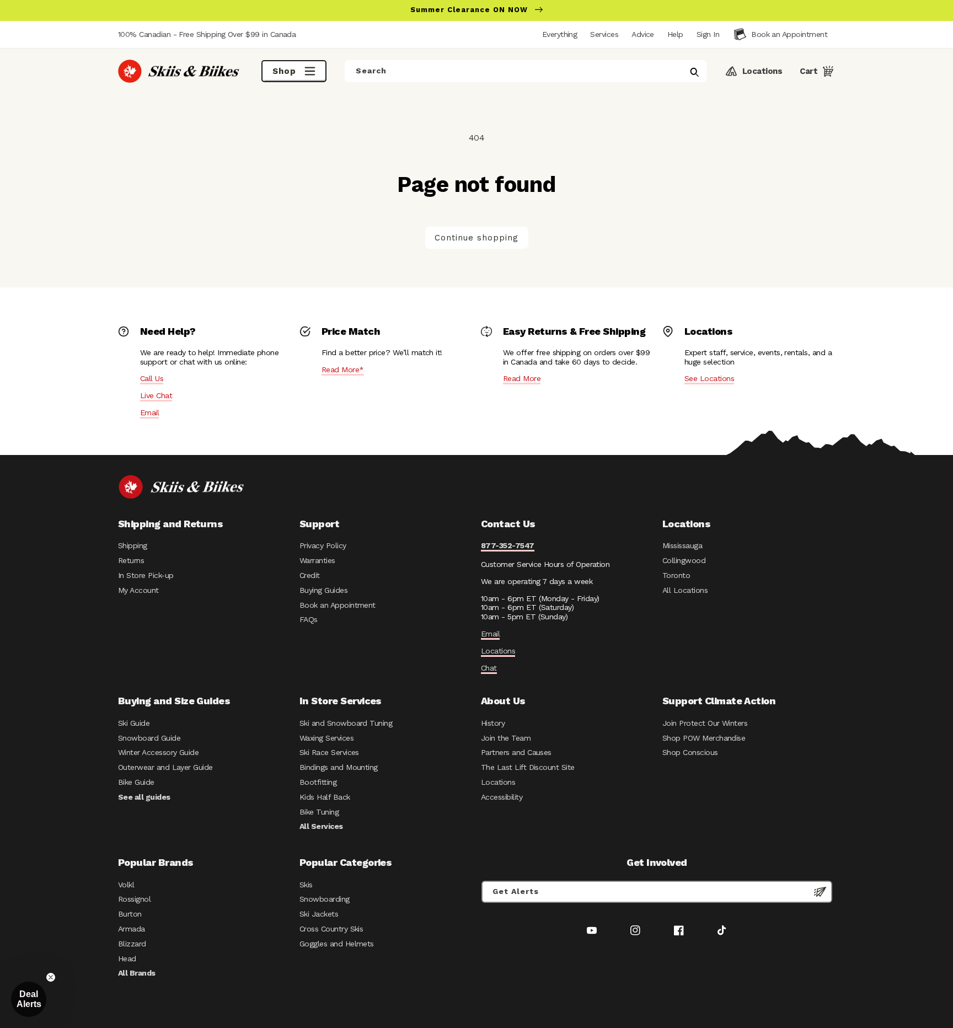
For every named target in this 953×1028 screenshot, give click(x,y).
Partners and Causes (516, 752)
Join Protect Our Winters (704, 723)
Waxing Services (326, 737)
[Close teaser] (50, 977)
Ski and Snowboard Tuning (345, 723)
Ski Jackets (318, 913)
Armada (131, 928)
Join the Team (506, 737)
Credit (309, 575)
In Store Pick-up (145, 575)
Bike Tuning (319, 811)
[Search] (694, 72)
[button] (708, 34)
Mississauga (682, 545)
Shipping (132, 545)
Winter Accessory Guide (158, 752)
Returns (131, 560)
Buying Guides (323, 590)
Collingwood (683, 560)
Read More (521, 378)
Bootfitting (317, 782)
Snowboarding (324, 899)
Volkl (126, 884)
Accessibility (501, 797)
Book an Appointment (337, 605)
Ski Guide (133, 723)
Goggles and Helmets (336, 943)
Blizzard (132, 943)
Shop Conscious (690, 752)
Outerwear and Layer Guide (165, 767)
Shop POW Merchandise (703, 737)
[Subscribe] (820, 891)
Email (149, 412)
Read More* (343, 369)
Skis (306, 884)
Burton (130, 913)
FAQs (308, 619)
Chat (489, 667)
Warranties (317, 560)
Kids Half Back (324, 797)
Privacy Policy (322, 545)
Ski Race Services (329, 752)
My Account (138, 590)
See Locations (709, 378)
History (493, 723)
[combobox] (525, 71)
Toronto (676, 575)
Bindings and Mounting (338, 767)
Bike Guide (136, 782)
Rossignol (134, 899)
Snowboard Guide (149, 737)
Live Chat (156, 395)
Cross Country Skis (331, 928)
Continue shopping (476, 238)
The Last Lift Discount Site (528, 767)
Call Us (151, 378)
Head (127, 958)
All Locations (685, 590)
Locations (498, 650)
